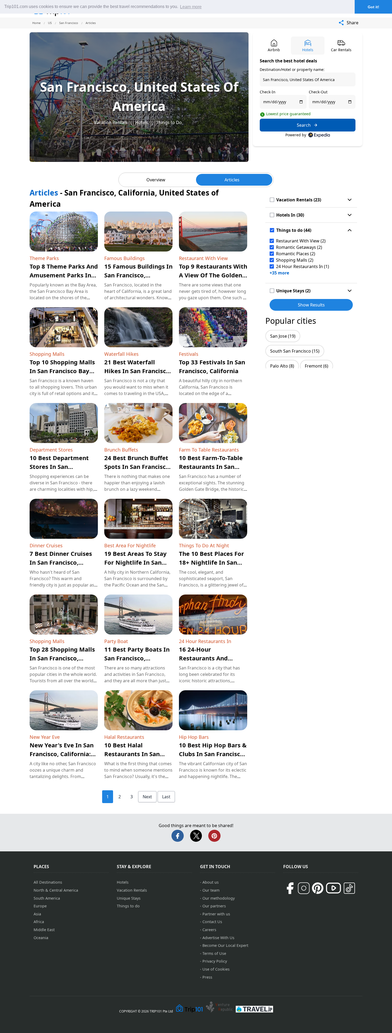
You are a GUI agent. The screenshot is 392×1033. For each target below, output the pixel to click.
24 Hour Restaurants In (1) (302, 266)
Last (166, 797)
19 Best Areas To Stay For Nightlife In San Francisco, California (135, 562)
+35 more (279, 273)
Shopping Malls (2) (294, 260)
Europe (40, 905)
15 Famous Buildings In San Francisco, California (138, 275)
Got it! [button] (373, 7)
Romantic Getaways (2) (299, 247)
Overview (155, 180)
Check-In (267, 91)
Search (304, 125)
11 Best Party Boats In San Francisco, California (137, 658)
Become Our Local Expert (225, 945)
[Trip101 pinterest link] (317, 888)
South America (47, 898)
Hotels (141, 122)
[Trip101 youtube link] (333, 888)
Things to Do (169, 122)
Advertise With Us (218, 937)
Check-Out (318, 91)
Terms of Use (214, 953)
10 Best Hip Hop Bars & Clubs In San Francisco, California (213, 754)
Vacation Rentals (110, 122)
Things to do (128, 905)
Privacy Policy (214, 961)
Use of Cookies (216, 969)
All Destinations (48, 882)
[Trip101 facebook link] (290, 888)
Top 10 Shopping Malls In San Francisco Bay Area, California (62, 371)
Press (207, 977)
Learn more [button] (191, 7)
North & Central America (56, 890)
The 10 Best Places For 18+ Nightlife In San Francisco (211, 562)
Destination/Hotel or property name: (292, 69)
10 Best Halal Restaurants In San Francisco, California (134, 754)
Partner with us (216, 913)
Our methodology (218, 898)
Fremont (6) (316, 366)
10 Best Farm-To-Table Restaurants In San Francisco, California (211, 466)
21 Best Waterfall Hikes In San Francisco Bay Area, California (137, 371)
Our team (210, 890)
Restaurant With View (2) (301, 241)
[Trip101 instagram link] (303, 888)
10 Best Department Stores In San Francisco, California (59, 466)
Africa (39, 921)
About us (210, 882)
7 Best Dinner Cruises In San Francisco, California (61, 562)
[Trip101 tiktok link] (349, 888)
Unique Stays (129, 898)
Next (147, 797)
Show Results (311, 305)
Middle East (44, 929)
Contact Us (212, 921)
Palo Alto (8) (282, 366)
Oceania (41, 937)
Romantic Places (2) (295, 254)
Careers (209, 929)
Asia (37, 913)
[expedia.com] (319, 135)
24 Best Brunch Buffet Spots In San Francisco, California (137, 466)
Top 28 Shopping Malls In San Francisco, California (62, 658)
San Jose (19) (282, 336)
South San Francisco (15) (294, 351)
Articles (232, 180)
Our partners (214, 905)
